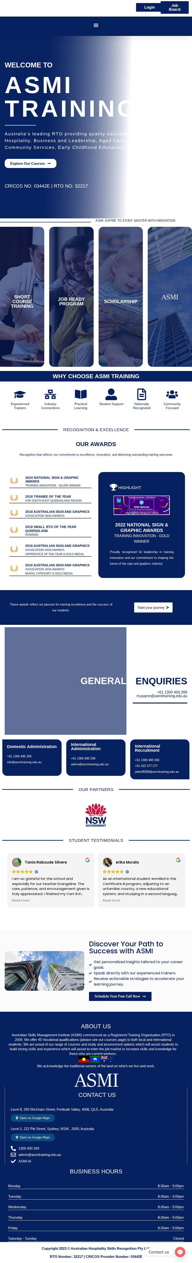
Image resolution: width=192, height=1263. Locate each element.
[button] (96, 25)
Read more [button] (20, 901)
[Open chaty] (180, 1252)
